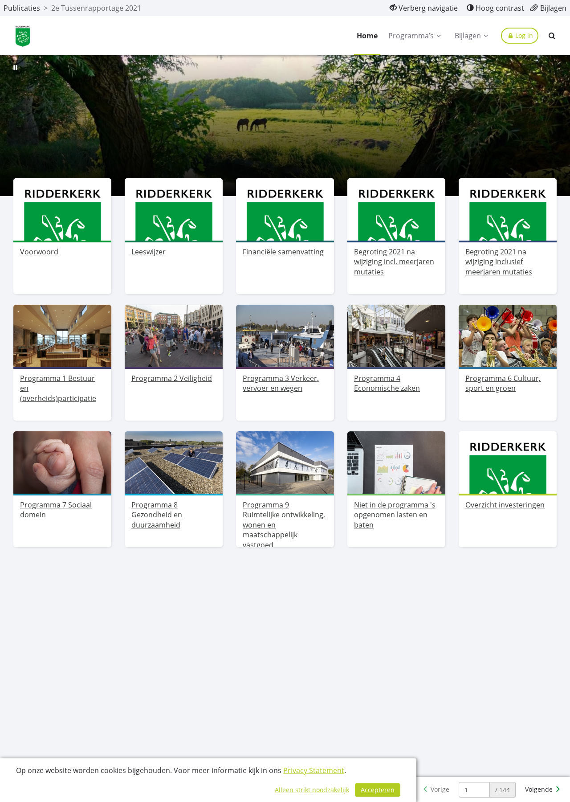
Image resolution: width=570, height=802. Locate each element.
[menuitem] (423, 8)
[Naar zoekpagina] (552, 35)
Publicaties (22, 8)
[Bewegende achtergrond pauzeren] (15, 67)
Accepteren (378, 790)
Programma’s (411, 36)
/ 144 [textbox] (502, 790)
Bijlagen (468, 36)
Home (367, 36)
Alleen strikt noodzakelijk (312, 790)
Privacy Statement (313, 770)
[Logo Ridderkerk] (22, 36)
